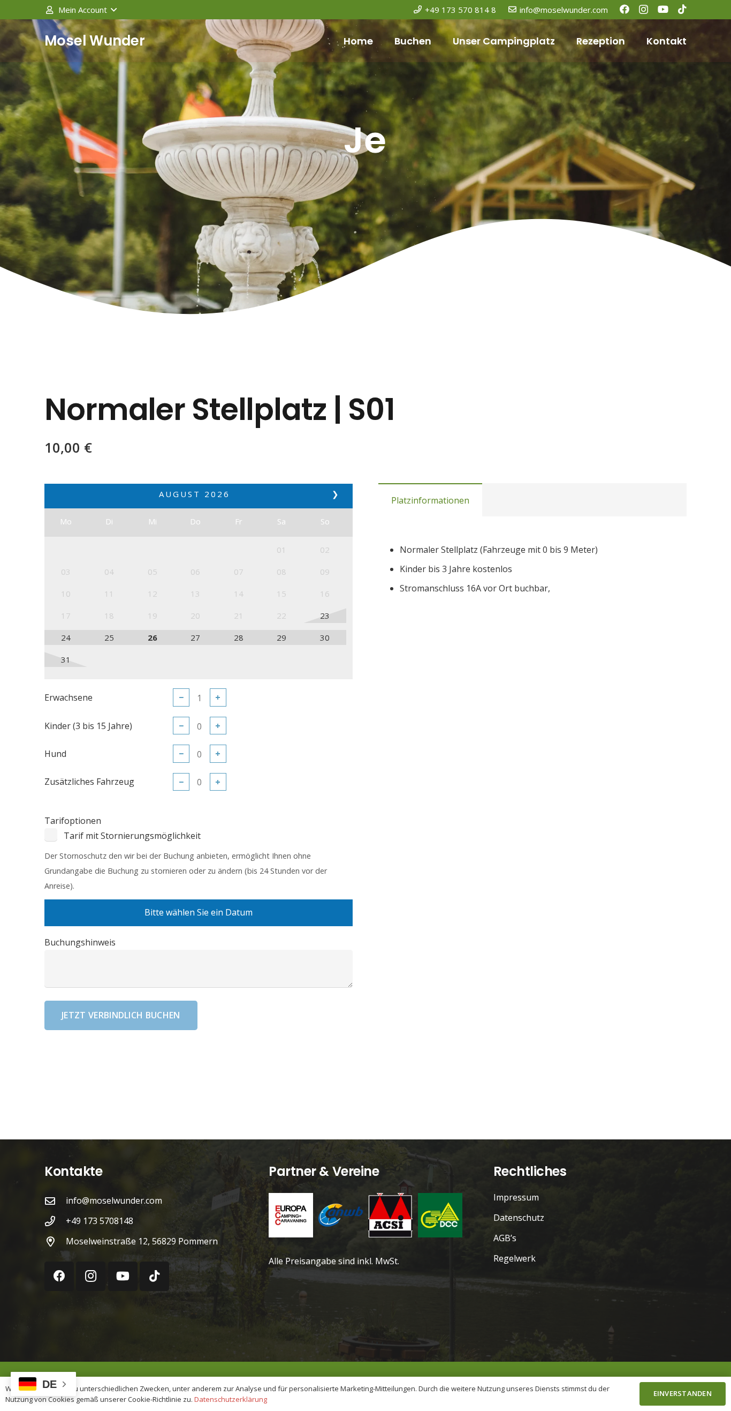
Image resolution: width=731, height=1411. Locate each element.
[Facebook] (624, 9)
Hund (55, 754)
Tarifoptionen (72, 821)
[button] (80, 10)
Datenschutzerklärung (230, 1399)
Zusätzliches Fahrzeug (89, 781)
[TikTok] (682, 9)
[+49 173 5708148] (55, 1221)
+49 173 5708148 (99, 1221)
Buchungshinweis (80, 942)
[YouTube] (663, 9)
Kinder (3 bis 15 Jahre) (88, 726)
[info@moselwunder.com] (55, 1201)
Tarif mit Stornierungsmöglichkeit (132, 836)
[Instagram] (643, 9)
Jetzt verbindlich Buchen (121, 1015)
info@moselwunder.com (114, 1200)
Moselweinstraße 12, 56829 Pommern (142, 1241)
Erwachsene (68, 697)
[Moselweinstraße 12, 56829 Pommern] (55, 1241)
